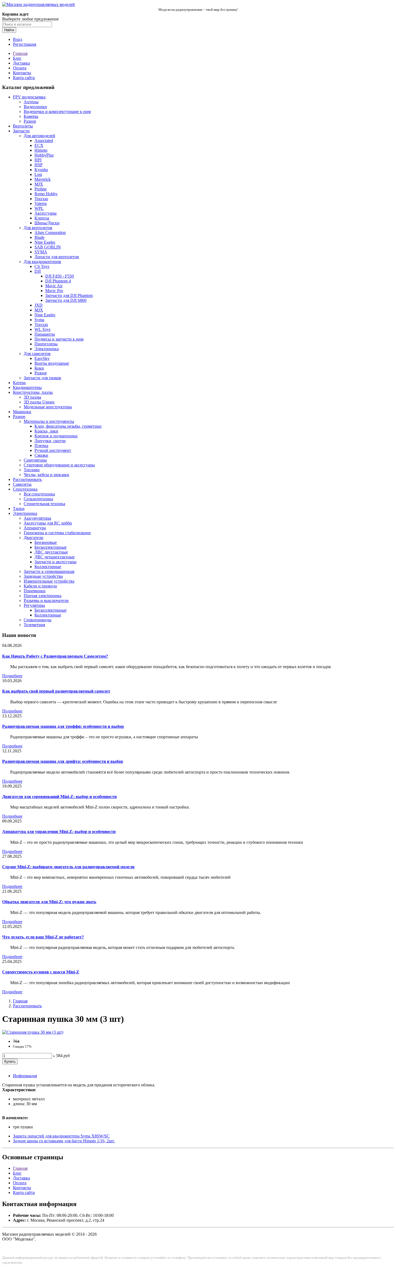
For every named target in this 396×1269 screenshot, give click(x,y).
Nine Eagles (44, 242)
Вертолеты (23, 126)
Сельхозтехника (38, 499)
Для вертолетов (38, 227)
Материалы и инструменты (49, 421)
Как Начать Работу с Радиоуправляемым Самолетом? (55, 656)
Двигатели (33, 537)
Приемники (35, 591)
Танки (19, 508)
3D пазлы (32, 397)
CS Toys (41, 266)
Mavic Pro (54, 290)
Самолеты (22, 484)
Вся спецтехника (39, 494)
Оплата (19, 68)
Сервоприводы (37, 620)
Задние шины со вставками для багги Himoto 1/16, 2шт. (64, 1141)
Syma (39, 319)
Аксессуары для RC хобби (48, 523)
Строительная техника (44, 503)
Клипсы (41, 218)
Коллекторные (47, 566)
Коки (39, 368)
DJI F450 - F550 (59, 276)
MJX (38, 184)
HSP (38, 164)
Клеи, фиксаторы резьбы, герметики (68, 426)
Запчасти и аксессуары (55, 561)
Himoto (40, 150)
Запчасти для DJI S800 (65, 300)
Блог (17, 58)
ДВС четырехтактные (54, 557)
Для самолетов (37, 353)
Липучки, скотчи (50, 440)
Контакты (22, 72)
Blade (39, 237)
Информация (25, 1075)
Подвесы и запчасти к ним (59, 339)
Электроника (46, 348)
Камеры (31, 116)
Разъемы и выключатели (46, 600)
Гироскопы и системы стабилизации (57, 532)
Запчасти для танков (42, 377)
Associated (43, 140)
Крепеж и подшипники (56, 436)
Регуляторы (34, 605)
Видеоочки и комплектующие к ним (57, 111)
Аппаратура (35, 528)
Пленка (41, 445)
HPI (37, 160)
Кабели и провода (40, 586)
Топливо (32, 469)
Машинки (22, 411)
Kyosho (41, 169)
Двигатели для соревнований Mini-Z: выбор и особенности (59, 796)
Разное (30, 121)
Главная (20, 53)
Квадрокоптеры (27, 387)
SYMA (40, 252)
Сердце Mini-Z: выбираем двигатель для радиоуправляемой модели (68, 866)
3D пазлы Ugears (39, 402)
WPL (39, 208)
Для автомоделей (39, 135)
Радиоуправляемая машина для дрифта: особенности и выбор (62, 761)
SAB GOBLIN (47, 247)
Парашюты (44, 334)
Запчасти (21, 131)
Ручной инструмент (52, 450)
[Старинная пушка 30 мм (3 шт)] (32, 1032)
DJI (37, 271)
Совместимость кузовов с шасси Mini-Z (40, 972)
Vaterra (40, 203)
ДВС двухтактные (51, 552)
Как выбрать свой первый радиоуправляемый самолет (56, 691)
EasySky (42, 358)
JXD (38, 305)
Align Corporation (50, 232)
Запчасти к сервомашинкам (49, 571)
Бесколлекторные (50, 547)
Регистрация (24, 44)
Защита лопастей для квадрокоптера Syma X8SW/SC (61, 1136)
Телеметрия (34, 624)
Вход (17, 39)
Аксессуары (45, 213)
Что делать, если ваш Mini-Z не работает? (43, 937)
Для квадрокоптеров (42, 261)
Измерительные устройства (49, 581)
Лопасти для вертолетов (56, 256)
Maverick (42, 179)
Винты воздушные (51, 363)
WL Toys (42, 329)
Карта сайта (24, 77)
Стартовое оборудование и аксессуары (59, 465)
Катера (19, 382)
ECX (38, 145)
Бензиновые (45, 542)
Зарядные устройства (43, 576)
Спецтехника (25, 489)
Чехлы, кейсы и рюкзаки (46, 474)
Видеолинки (35, 106)
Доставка (21, 63)
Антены (31, 102)
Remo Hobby (46, 194)
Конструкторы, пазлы (33, 392)
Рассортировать (27, 479)
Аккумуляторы (37, 518)
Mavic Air (53, 285)
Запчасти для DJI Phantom (69, 295)
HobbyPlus (44, 155)
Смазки (41, 455)
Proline (40, 189)
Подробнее (12, 676)
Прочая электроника (42, 595)
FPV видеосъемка (29, 97)
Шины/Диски (47, 223)
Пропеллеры (46, 344)
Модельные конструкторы (48, 407)
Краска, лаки (46, 431)
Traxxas (41, 198)
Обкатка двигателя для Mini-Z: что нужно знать (49, 901)
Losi (38, 174)
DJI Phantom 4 (58, 281)
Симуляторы (35, 460)
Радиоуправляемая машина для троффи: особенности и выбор (63, 726)
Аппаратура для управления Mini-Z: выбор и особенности (59, 831)
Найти (9, 30)
